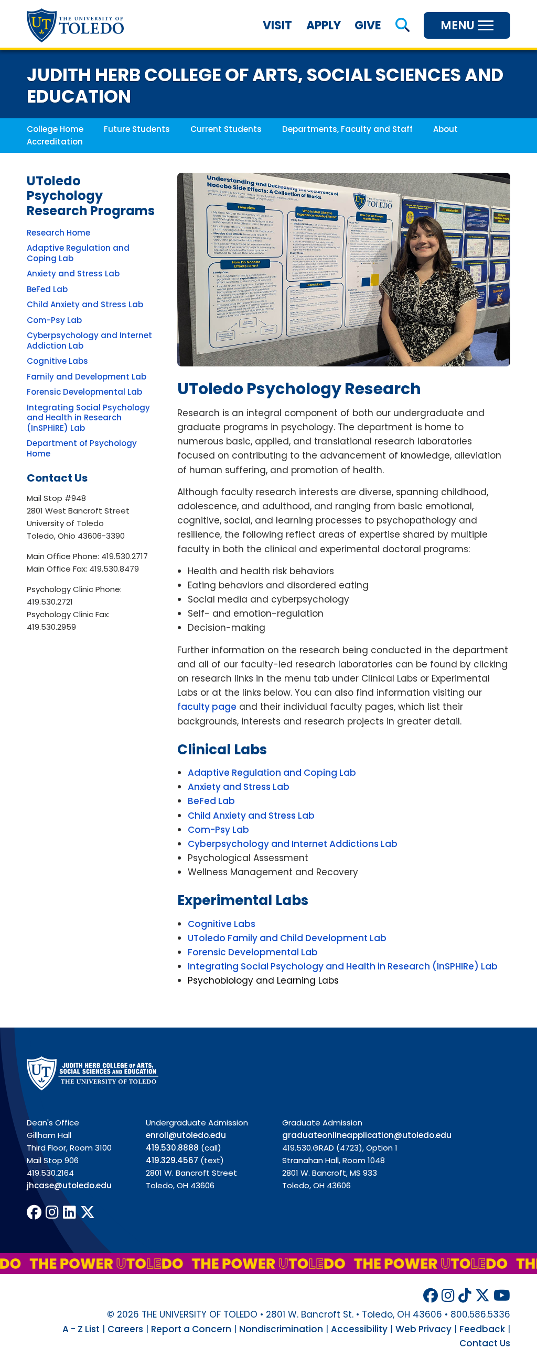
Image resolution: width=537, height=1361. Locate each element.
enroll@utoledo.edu (186, 1135)
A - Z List (81, 1329)
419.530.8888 (172, 1147)
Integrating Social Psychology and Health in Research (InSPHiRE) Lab (88, 417)
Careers (125, 1329)
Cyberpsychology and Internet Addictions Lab (293, 844)
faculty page (207, 706)
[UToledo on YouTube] (501, 1296)
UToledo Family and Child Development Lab (287, 938)
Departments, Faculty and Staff (347, 129)
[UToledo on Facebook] (34, 1212)
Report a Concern (191, 1329)
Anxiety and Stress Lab (73, 273)
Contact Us (484, 1343)
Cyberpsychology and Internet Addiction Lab (89, 340)
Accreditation (55, 141)
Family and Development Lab (86, 376)
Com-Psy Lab (54, 320)
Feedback (482, 1329)
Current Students (226, 129)
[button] (402, 25)
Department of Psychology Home (82, 448)
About (445, 129)
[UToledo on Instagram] (52, 1212)
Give (368, 25)
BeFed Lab (47, 289)
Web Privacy (423, 1329)
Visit (277, 25)
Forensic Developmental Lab (84, 391)
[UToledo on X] (87, 1212)
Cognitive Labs (57, 360)
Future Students (137, 129)
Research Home (58, 232)
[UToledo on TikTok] (464, 1296)
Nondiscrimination (281, 1329)
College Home (55, 129)
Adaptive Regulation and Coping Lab (78, 253)
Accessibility (359, 1329)
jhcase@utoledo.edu (69, 1185)
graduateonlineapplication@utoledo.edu (367, 1135)
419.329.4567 (172, 1160)
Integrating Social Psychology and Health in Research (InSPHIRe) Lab (343, 966)
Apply (323, 25)
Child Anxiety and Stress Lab (85, 304)
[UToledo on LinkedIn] (69, 1212)
